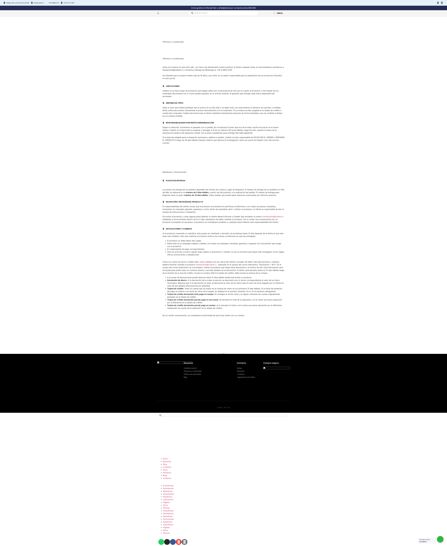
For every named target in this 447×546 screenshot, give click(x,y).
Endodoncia (168, 485)
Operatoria (167, 491)
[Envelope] (438, 3)
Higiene (166, 502)
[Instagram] (430, 3)
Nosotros (167, 461)
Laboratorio (168, 499)
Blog (165, 464)
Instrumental (168, 494)
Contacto (167, 467)
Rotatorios (167, 497)
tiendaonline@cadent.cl (273, 216)
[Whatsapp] (426, 3)
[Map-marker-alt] (442, 3)
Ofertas (166, 508)
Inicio (165, 458)
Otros (165, 505)
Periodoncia (168, 488)
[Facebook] (434, 3)
